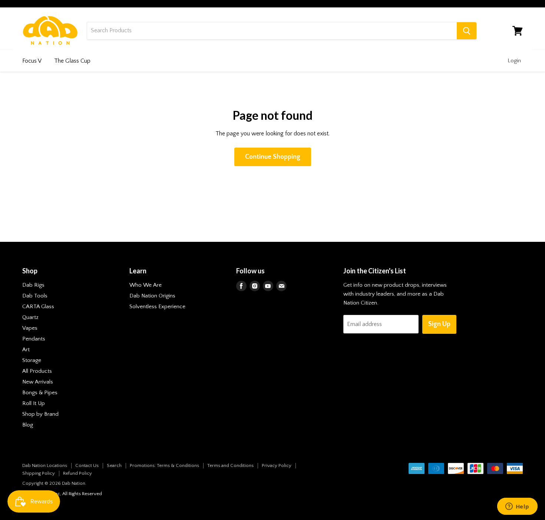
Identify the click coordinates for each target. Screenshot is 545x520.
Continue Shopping (272, 157)
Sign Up (439, 324)
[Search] (466, 30)
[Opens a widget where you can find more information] (517, 507)
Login (514, 60)
